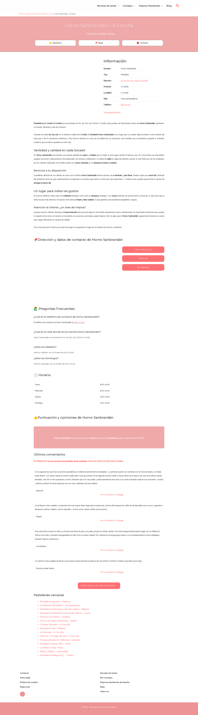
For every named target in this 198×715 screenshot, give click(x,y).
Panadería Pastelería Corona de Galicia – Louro (65, 613)
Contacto (24, 673)
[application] (117, 6)
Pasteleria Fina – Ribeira (52, 628)
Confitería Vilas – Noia (51, 647)
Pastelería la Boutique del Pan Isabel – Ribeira (64, 609)
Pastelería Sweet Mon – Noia (55, 644)
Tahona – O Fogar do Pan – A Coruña (59, 636)
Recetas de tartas (108, 673)
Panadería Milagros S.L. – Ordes (56, 655)
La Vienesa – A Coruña (52, 632)
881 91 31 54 (79, 322)
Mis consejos (106, 678)
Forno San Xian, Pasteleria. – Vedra (58, 621)
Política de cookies (29, 682)
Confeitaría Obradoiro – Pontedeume (60, 605)
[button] (177, 6)
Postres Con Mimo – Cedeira (55, 617)
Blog (102, 687)
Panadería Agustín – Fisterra (55, 601)
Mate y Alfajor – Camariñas (54, 651)
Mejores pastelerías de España (114, 682)
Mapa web (25, 687)
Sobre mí (104, 691)
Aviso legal (25, 678)
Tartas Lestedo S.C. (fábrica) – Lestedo (60, 640)
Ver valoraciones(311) (112, 112)
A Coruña (102, 34)
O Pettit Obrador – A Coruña (55, 624)
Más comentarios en (111, 494)
